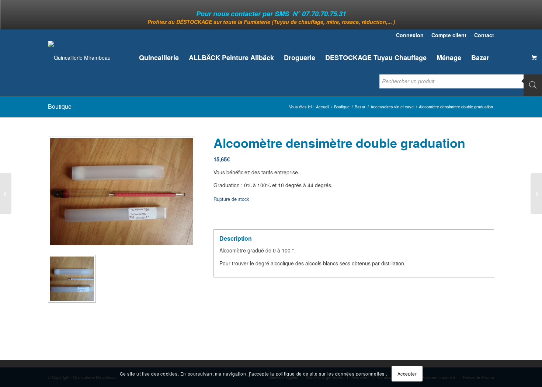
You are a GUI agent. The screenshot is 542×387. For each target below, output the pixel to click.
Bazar (360, 106)
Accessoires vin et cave (392, 106)
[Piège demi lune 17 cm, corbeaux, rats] (536, 193)
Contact (484, 35)
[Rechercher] (533, 85)
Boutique (60, 106)
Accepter (407, 373)
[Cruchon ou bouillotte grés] (5, 193)
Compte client (448, 35)
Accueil (322, 106)
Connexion (410, 35)
